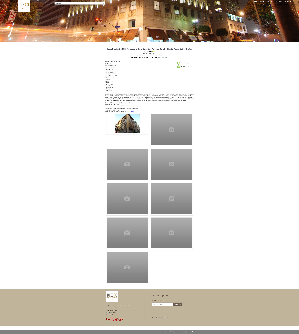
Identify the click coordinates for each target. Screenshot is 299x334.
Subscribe (178, 304)
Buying (262, 4)
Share (255, 1)
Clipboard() (294, 4)
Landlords (273, 4)
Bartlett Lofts (159, 55)
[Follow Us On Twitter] (285, 1)
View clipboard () (184, 63)
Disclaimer (160, 317)
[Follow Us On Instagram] (288, 1)
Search (257, 4)
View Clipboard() (189, 331)
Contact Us (286, 4)
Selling (267, 4)
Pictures (181, 331)
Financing (279, 4)
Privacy (153, 317)
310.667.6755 (278, 1)
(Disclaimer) (131, 111)
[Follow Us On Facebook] (282, 1)
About (252, 4)
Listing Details (165, 331)
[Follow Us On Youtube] (290, 1)
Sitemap (167, 317)
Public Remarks (174, 331)
